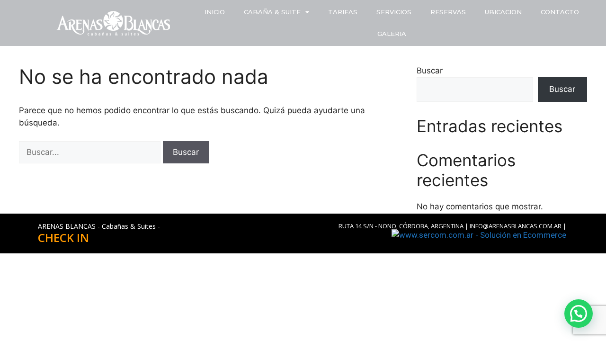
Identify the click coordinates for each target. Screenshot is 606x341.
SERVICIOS (393, 12)
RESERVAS (448, 12)
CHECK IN (63, 237)
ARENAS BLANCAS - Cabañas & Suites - (99, 226)
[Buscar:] (91, 152)
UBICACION (503, 12)
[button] (578, 313)
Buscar (430, 70)
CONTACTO (560, 12)
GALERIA (391, 33)
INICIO (215, 12)
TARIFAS (342, 12)
